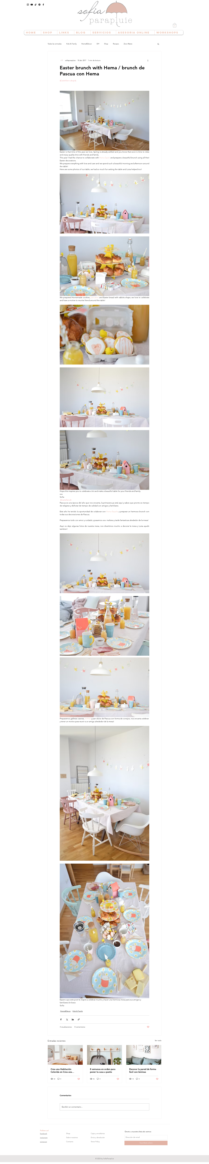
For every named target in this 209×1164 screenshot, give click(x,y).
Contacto (69, 1141)
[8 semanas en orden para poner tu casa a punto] (104, 1055)
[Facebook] (43, 4)
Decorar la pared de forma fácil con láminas (142, 1070)
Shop (106, 44)
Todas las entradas (55, 44)
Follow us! (44, 1130)
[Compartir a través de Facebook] (61, 1019)
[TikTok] (35, 4)
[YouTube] (31, 4)
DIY (98, 44)
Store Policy (95, 1141)
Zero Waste (128, 44)
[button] (174, 25)
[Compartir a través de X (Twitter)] (67, 1019)
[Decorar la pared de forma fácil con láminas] (143, 1055)
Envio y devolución (98, 1137)
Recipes (116, 44)
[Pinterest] (39, 4)
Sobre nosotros (72, 1137)
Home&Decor (86, 44)
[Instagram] (27, 4)
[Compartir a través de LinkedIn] (73, 1019)
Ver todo (158, 1040)
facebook (43, 1133)
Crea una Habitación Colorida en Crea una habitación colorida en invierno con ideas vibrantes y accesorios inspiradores (65, 1070)
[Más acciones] (147, 60)
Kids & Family (71, 44)
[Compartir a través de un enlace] (79, 1019)
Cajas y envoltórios (98, 1133)
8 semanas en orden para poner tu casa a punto (102, 1070)
